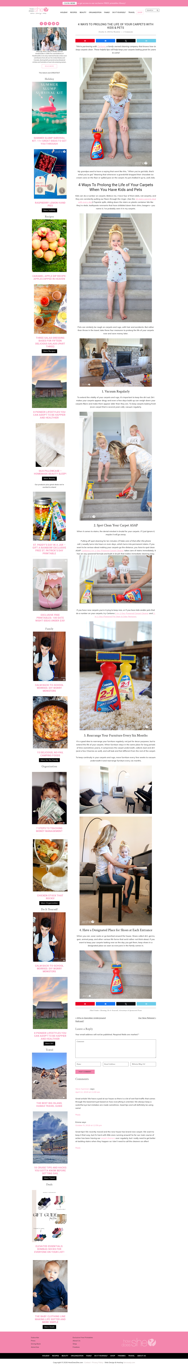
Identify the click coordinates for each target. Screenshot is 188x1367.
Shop (75, 1344)
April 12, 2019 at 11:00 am (87, 1092)
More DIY (49, 1043)
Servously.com (129, 1362)
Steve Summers (82, 1089)
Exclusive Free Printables (83, 1337)
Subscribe (35, 1337)
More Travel (49, 1178)
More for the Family (49, 760)
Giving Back (36, 1344)
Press (33, 1341)
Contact (87, 1362)
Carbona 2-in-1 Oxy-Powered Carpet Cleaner (103, 550)
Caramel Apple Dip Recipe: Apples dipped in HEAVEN (49, 277)
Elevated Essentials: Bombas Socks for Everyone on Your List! (49, 1249)
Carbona (101, 46)
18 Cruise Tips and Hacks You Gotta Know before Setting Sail (50, 1170)
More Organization (49, 903)
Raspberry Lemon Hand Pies (50, 204)
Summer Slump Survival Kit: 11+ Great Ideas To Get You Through (49, 141)
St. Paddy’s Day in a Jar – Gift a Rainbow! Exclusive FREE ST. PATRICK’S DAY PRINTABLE (49, 549)
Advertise (35, 1347)
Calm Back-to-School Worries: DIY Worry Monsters (49, 688)
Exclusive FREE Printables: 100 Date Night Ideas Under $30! (50, 618)
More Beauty (49, 478)
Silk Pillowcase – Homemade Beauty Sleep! (50, 472)
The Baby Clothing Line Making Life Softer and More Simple (50, 1319)
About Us (76, 1341)
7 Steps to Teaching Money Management (49, 829)
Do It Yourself (112, 1010)
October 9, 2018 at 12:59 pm (88, 1125)
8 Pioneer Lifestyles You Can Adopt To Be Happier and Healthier (49, 415)
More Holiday (49, 210)
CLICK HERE (69, 3)
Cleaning (103, 1010)
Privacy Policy (97, 1362)
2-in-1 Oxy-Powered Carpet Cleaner (132, 613)
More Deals (49, 1327)
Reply (78, 1114)
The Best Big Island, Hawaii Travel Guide (49, 1104)
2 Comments (128, 32)
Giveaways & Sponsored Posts (130, 1010)
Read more (49, 66)
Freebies (76, 1347)
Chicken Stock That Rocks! (50, 897)
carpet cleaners (108, 1138)
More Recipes (49, 351)
